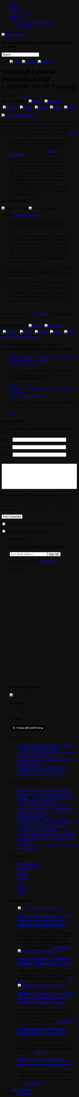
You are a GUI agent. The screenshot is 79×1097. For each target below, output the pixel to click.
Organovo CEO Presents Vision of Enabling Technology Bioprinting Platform (46, 746)
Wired (73, 133)
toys (37, 336)
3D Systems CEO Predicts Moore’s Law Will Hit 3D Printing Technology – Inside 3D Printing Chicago (47, 835)
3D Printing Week (21, 12)
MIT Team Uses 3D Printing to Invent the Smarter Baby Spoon (44, 1062)
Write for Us (18, 16)
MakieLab (15, 336)
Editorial (23, 874)
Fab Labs (24, 878)
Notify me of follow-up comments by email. (34, 524)
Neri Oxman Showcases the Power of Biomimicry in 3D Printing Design (42, 772)
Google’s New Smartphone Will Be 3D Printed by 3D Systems (46, 799)
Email (7, 447)
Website (7, 454)
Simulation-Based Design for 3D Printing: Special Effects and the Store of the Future (46, 811)
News (26, 96)
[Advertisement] (40, 600)
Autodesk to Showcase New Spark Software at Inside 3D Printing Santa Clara (46, 754)
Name (7, 439)
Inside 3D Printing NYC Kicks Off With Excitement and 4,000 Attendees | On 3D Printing (44, 793)
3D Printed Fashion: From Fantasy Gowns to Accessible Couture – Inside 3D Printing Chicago (47, 997)
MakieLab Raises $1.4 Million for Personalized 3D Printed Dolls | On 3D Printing (42, 358)
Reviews (23, 889)
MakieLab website (26, 215)
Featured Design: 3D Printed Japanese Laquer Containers (42, 1031)
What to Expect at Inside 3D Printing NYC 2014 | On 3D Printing (45, 806)
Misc (21, 881)
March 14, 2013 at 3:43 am (27, 395)
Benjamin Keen (28, 819)
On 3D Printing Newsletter (35, 23)
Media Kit (24, 26)
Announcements (28, 867)
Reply (13, 385)
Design (22, 871)
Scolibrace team (28, 844)
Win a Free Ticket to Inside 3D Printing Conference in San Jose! (45, 961)
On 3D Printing (22, 1090)
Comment (8, 461)
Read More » (62, 947)
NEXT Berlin (39, 314)
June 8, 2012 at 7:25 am (25, 364)
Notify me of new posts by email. (27, 531)
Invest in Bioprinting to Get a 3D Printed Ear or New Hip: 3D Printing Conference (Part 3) (45, 920)
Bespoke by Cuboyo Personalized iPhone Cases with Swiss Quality (47, 820)
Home (14, 5)
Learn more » (48, 561)
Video (13, 8)
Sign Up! (54, 554)
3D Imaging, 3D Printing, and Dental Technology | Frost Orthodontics (41, 828)
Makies (28, 336)
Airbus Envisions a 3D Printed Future (42, 767)
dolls (5, 336)
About (14, 19)
